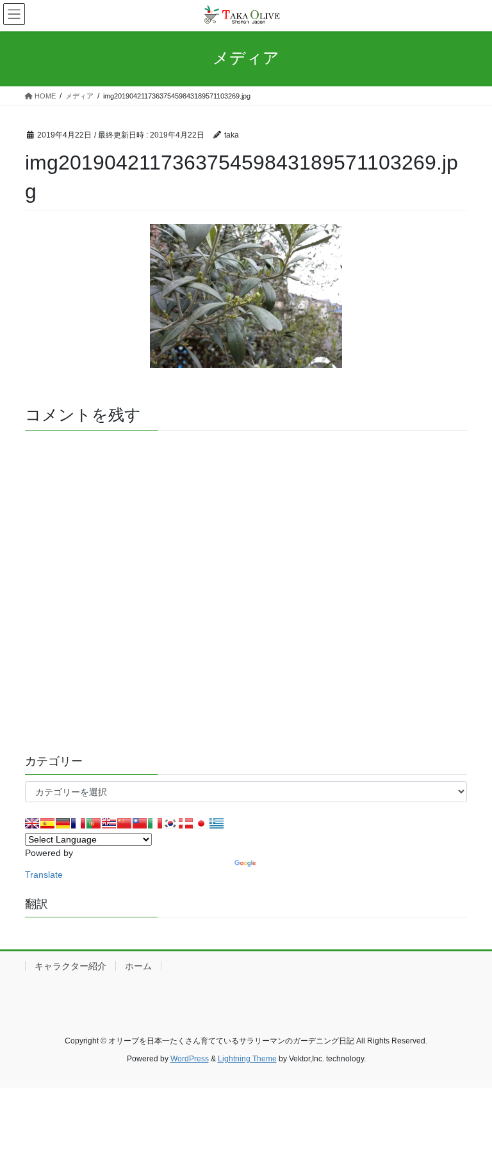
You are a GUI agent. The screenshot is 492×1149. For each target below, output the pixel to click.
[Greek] (216, 823)
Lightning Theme (247, 1058)
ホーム (138, 966)
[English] (32, 823)
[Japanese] (201, 823)
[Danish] (186, 823)
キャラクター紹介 (70, 966)
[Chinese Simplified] (124, 823)
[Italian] (155, 823)
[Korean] (170, 823)
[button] (246, 296)
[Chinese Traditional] (140, 823)
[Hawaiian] (109, 823)
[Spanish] (47, 823)
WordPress (189, 1058)
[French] (78, 823)
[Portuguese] (93, 823)
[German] (63, 823)
